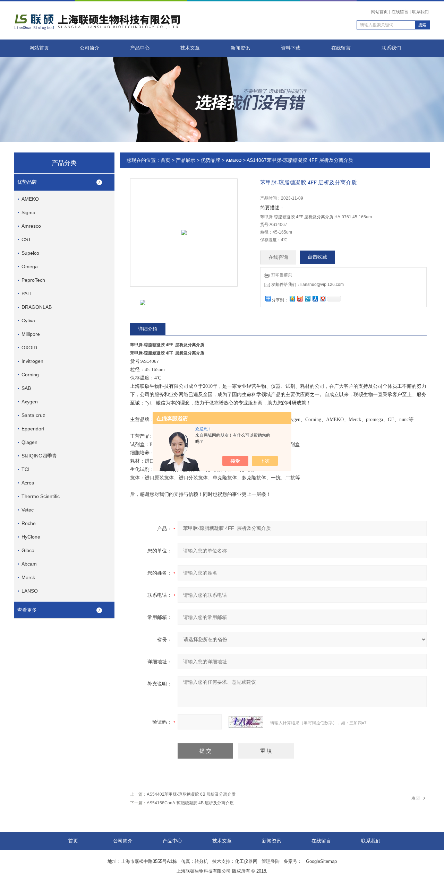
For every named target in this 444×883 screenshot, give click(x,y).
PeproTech (33, 280)
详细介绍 (147, 329)
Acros (28, 483)
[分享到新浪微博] (300, 298)
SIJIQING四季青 (39, 455)
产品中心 (140, 48)
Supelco (30, 253)
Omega (30, 266)
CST (26, 239)
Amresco (31, 226)
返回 (415, 797)
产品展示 (185, 160)
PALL (27, 293)
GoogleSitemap (321, 861)
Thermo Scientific (41, 496)
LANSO (30, 591)
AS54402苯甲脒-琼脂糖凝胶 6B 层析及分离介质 (191, 794)
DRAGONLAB (37, 307)
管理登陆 (271, 861)
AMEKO (30, 199)
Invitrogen (32, 361)
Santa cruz (33, 415)
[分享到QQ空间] (292, 298)
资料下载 (290, 48)
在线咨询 (278, 257)
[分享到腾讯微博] (307, 298)
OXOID (29, 347)
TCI (25, 469)
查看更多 (27, 610)
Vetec (28, 510)
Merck (28, 577)
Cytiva (28, 320)
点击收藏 (317, 257)
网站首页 (379, 11)
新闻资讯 (240, 48)
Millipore (31, 334)
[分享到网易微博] (322, 298)
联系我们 (420, 11)
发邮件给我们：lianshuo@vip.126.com (307, 284)
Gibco (28, 550)
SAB (26, 388)
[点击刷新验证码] (246, 722)
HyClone (31, 537)
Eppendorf (33, 428)
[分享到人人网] (315, 298)
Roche (29, 523)
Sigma (28, 212)
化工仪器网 (246, 861)
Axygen (30, 401)
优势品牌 (27, 182)
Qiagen (29, 442)
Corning (30, 374)
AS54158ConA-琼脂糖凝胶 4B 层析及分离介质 (190, 803)
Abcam (29, 564)
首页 (165, 160)
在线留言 (400, 11)
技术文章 (190, 48)
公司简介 (89, 48)
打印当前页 (281, 274)
